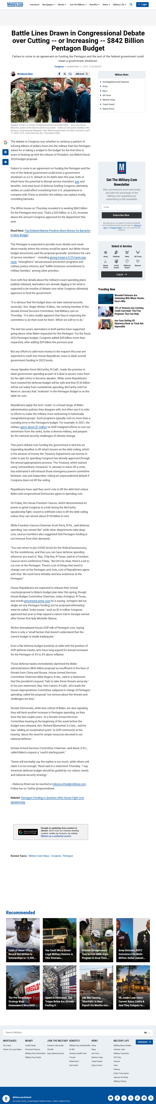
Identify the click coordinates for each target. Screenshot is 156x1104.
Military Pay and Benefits (79, 1045)
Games (117, 1061)
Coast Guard (97, 1061)
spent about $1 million (33, 427)
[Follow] (5, 152)
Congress (59, 66)
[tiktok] (137, 1098)
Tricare (72, 1057)
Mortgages (47, 5)
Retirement (74, 1061)
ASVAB (50, 1049)
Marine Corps (97, 1057)
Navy (94, 1049)
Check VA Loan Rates (12, 1049)
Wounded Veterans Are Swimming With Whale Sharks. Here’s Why (130, 298)
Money (61, 5)
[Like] (5, 162)
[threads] (151, 1098)
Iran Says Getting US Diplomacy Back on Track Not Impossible (129, 323)
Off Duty (117, 1057)
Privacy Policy (116, 228)
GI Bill (71, 1049)
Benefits (94, 5)
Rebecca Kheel (26, 74)
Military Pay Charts (33, 1057)
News (105, 5)
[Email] (70, 73)
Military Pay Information (35, 1053)
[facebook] (117, 1098)
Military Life (118, 5)
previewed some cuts (37, 600)
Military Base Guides (122, 1045)
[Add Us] (5, 142)
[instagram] (124, 1098)
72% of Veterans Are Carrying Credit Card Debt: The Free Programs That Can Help (129, 310)
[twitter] (130, 1098)
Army (94, 1045)
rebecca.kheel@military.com (69, 784)
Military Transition (121, 1053)
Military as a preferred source (56, 836)
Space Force (97, 1065)
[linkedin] (144, 1098)
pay (77, 181)
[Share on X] (64, 73)
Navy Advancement (55, 1053)
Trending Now (106, 289)
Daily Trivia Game (121, 1073)
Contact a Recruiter (55, 1045)
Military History (120, 1081)
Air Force (95, 1053)
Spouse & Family (121, 1077)
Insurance (34, 5)
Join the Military (77, 5)
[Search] (131, 4)
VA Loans (7, 1045)
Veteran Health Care (78, 1053)
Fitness (117, 1069)
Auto (116, 1065)
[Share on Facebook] (59, 73)
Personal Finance (32, 1049)
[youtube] (110, 1098)
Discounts (73, 1065)
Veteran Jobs (119, 1049)
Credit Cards (30, 1045)
